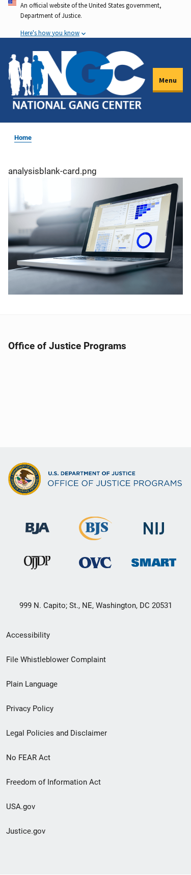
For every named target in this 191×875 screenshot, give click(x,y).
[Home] (76, 80)
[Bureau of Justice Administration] (37, 523)
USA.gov (20, 806)
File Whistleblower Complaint (56, 659)
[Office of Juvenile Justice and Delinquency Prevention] (37, 565)
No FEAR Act (28, 757)
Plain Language (32, 684)
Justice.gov (25, 831)
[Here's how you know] (95, 19)
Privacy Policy (29, 708)
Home (23, 137)
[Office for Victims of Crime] (95, 563)
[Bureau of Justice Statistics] (95, 536)
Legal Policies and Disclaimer (56, 733)
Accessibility (28, 635)
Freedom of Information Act (53, 782)
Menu (168, 80)
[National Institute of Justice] (154, 524)
